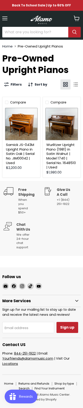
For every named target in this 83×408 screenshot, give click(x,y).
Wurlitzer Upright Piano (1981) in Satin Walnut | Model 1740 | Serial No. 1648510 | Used (61, 156)
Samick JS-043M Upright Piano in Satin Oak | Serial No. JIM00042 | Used (20, 153)
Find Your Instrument (50, 388)
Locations (10, 363)
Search (24, 388)
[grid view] (65, 84)
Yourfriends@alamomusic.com (27, 358)
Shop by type (64, 383)
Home (7, 46)
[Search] (74, 32)
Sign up (67, 327)
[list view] (76, 84)
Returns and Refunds (33, 383)
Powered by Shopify (41, 399)
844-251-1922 (25, 353)
